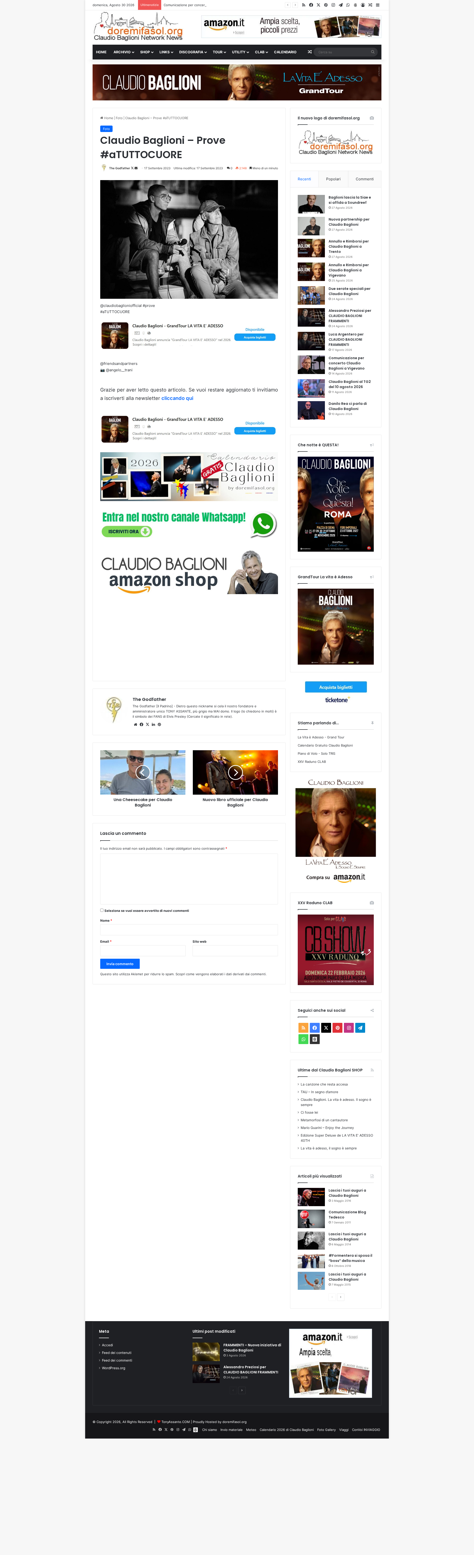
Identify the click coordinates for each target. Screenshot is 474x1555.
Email (106, 941)
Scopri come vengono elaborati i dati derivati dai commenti (221, 974)
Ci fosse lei (309, 1112)
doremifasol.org (234, 1422)
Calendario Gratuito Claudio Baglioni (325, 745)
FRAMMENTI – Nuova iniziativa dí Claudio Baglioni (252, 1348)
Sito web (199, 941)
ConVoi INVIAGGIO (366, 1430)
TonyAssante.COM (175, 1422)
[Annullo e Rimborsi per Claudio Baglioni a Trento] (311, 248)
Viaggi (344, 1430)
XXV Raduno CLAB (312, 762)
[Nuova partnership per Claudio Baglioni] (311, 226)
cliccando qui (177, 398)
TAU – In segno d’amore (319, 1092)
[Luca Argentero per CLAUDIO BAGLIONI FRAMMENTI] (311, 341)
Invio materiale (231, 1430)
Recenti (304, 179)
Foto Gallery (326, 1430)
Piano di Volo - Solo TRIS (316, 753)
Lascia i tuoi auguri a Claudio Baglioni (347, 1193)
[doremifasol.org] (138, 26)
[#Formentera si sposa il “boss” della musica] (311, 1260)
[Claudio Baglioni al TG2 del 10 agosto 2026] (311, 388)
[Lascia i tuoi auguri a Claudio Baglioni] (311, 1197)
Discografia (191, 52)
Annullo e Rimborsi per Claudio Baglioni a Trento (349, 246)
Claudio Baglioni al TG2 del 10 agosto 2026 (350, 384)
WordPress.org (113, 1368)
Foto (119, 118)
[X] (147, 725)
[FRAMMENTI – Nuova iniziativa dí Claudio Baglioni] (206, 1352)
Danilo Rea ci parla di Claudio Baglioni (348, 406)
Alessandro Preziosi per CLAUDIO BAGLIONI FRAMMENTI (350, 315)
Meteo (251, 1430)
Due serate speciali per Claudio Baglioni (350, 291)
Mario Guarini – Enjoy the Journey (327, 1128)
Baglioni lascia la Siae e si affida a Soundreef (350, 200)
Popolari (333, 179)
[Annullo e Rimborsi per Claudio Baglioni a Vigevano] (311, 271)
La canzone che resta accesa (324, 1084)
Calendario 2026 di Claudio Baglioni (287, 1430)
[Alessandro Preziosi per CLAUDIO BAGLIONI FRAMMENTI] (311, 317)
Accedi (107, 1345)
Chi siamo (209, 1430)
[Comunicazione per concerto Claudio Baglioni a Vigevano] (311, 365)
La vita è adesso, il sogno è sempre (329, 1148)
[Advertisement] (189, 637)
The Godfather (119, 168)
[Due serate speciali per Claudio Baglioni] (311, 295)
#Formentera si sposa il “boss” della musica (350, 1258)
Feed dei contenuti (116, 1353)
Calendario (285, 52)
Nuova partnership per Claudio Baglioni (349, 222)
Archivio (122, 52)
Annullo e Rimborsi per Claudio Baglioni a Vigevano (349, 270)
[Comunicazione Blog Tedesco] (311, 1219)
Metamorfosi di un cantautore (324, 1120)
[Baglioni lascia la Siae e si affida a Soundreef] (311, 204)
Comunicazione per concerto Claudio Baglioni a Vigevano (207, 5)
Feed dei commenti (117, 1360)
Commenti (365, 179)
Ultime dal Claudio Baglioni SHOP (330, 1070)
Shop (145, 52)
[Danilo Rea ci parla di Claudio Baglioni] (311, 410)
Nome (106, 920)
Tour (217, 52)
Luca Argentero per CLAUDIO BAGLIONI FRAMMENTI (346, 339)
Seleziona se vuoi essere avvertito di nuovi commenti (146, 911)
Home (101, 52)
